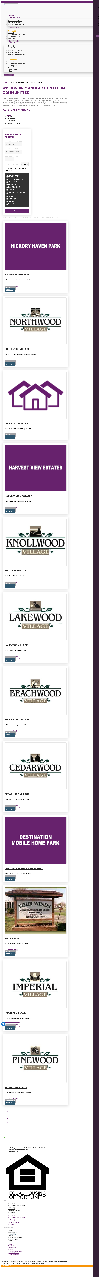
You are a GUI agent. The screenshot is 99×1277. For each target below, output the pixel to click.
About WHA (11, 1209)
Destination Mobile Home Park (24, 868)
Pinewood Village (16, 1087)
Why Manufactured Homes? (17, 1205)
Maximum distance (12, 156)
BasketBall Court (14, 187)
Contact (12, 43)
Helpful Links (25, 1263)
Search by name (11, 149)
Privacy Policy (15, 1263)
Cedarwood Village (17, 794)
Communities (12, 31)
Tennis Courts (13, 204)
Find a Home (12, 1204)
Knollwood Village (17, 570)
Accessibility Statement (37, 1263)
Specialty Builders (14, 36)
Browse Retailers (14, 23)
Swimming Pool (13, 177)
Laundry (11, 201)
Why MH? (12, 15)
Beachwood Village (17, 719)
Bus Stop (11, 190)
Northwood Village (17, 349)
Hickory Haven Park (17, 274)
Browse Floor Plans (15, 21)
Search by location (13, 141)
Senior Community (12, 164)
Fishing (10, 196)
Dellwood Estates (16, 423)
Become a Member (14, 1210)
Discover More (14, 27)
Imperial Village (15, 1013)
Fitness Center (13, 182)
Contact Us (11, 1212)
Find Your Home (14, 17)
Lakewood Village (16, 645)
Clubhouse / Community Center (16, 193)
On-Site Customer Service (17, 179)
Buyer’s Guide (14, 41)
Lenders (11, 33)
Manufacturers (12, 1232)
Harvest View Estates (18, 496)
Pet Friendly (12, 184)
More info (9, 290)
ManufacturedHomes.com (58, 1261)
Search (17, 211)
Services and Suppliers (16, 35)
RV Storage (12, 199)
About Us (11, 38)
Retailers (10, 1230)
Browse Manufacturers (16, 24)
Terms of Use (6, 1263)
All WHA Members (13, 1241)
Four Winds (12, 938)
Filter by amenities (12, 175)
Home (7, 82)
